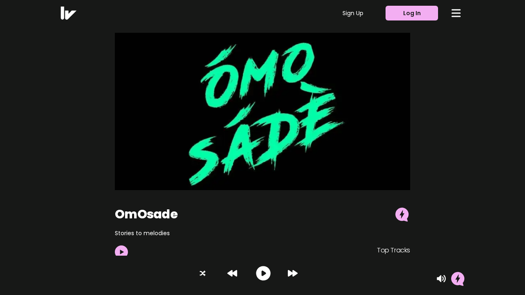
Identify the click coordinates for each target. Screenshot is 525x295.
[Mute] (441, 279)
